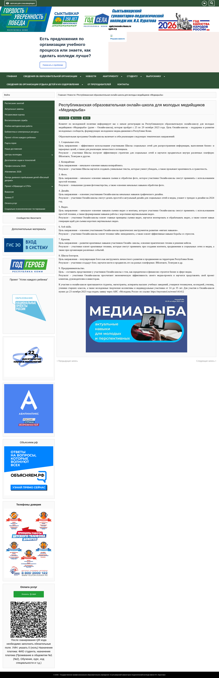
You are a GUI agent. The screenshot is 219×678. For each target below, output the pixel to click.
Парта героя (10, 143)
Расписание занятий (14, 103)
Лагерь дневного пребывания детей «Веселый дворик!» (27, 179)
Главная (12, 76)
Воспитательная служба (16, 120)
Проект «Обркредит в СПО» (18, 186)
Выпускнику (153, 76)
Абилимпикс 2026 (13, 172)
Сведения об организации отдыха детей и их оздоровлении (43, 84)
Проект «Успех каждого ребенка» (20, 137)
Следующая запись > (206, 361)
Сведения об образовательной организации (50, 76)
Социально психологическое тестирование (25, 209)
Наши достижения (13, 149)
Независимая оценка (15, 115)
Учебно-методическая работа (18, 126)
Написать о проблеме (53, 65)
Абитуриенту (110, 76)
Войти (7, 95)
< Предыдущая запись (67, 361)
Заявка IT (9, 197)
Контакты (123, 84)
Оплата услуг (11, 203)
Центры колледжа (13, 155)
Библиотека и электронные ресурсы (22, 132)
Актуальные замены (14, 109)
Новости (91, 76)
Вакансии (9, 192)
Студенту (132, 76)
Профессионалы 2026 (15, 166)
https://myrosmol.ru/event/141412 (167, 291)
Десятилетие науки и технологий (20, 160)
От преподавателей (99, 84)
